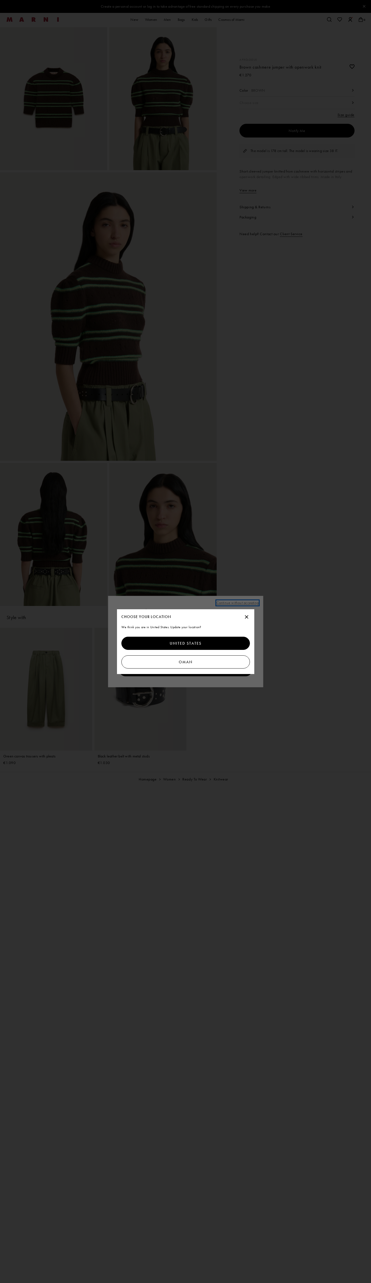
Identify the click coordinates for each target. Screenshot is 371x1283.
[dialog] (185, 641)
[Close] (246, 617)
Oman (186, 661)
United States (186, 643)
